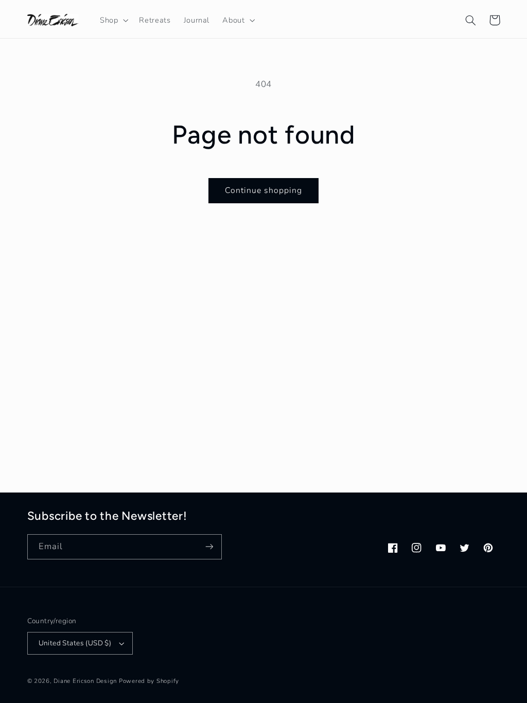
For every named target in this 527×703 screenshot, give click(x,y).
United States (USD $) (75, 643)
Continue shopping (264, 190)
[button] (112, 20)
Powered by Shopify (149, 681)
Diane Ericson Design (85, 681)
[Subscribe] (209, 546)
